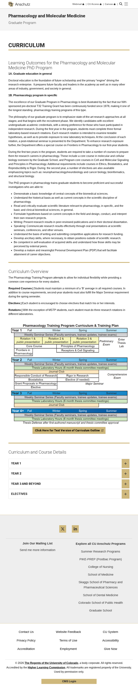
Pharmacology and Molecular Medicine (46, 15)
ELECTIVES (19, 494)
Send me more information (37, 550)
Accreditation (26, 649)
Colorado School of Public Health (100, 602)
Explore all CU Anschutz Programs (101, 543)
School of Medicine (100, 574)
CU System (110, 632)
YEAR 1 (16, 463)
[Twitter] (63, 533)
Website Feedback (68, 632)
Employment (68, 649)
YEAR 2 (16, 473)
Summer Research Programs (100, 551)
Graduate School (100, 610)
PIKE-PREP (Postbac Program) (100, 559)
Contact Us (26, 632)
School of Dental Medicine (100, 595)
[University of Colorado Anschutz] (19, 4)
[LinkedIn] (75, 533)
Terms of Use (68, 640)
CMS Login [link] (69, 681)
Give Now (110, 649)
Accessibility (110, 640)
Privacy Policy (26, 640)
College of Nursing (100, 567)
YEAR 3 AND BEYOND (26, 483)
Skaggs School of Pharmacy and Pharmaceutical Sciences (101, 584)
